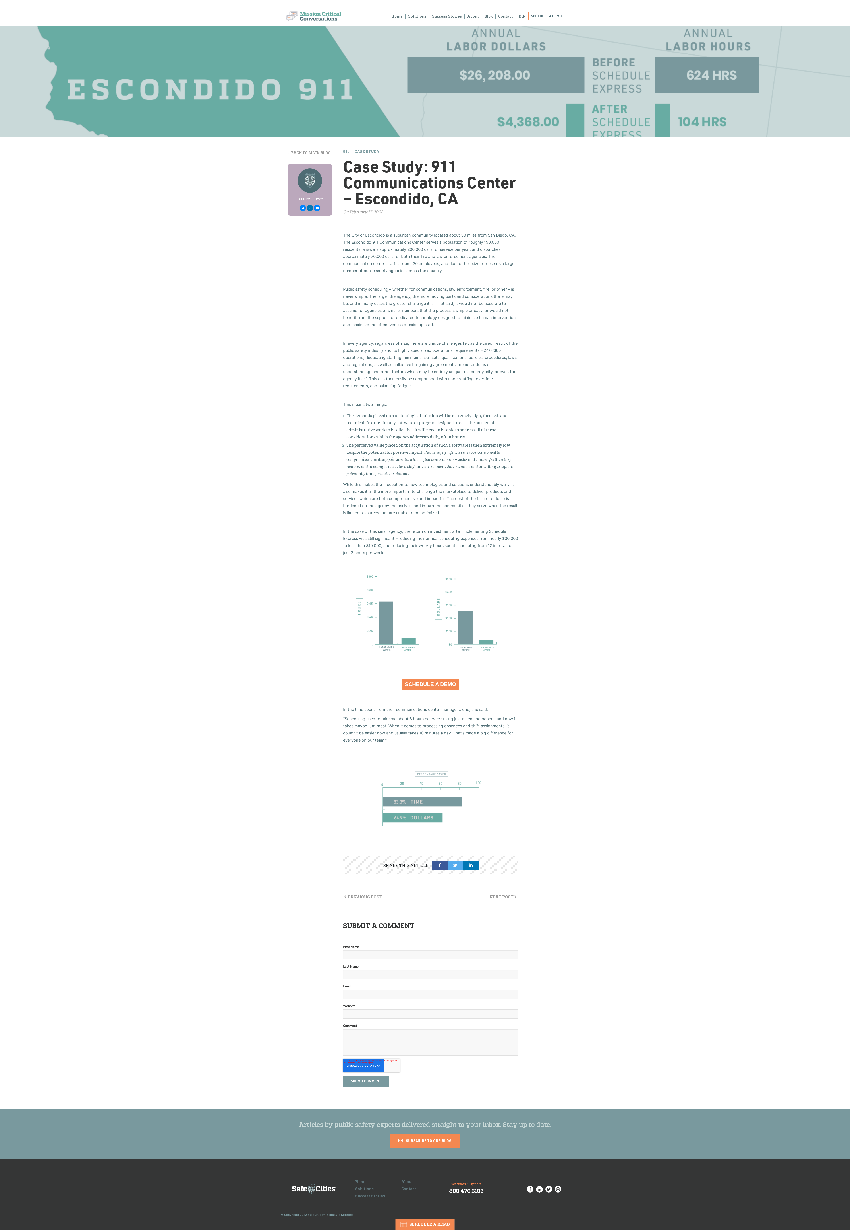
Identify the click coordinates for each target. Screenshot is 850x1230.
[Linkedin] (310, 208)
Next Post (501, 896)
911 (346, 152)
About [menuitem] (473, 16)
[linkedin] (471, 865)
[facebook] (440, 865)
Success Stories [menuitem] (447, 16)
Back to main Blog (310, 152)
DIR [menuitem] (522, 16)
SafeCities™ (310, 199)
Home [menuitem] (397, 16)
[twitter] (455, 865)
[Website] (303, 208)
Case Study (367, 152)
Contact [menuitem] (505, 16)
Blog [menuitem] (489, 16)
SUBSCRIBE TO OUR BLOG (428, 1140)
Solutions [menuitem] (417, 16)
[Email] (317, 208)
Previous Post (365, 896)
